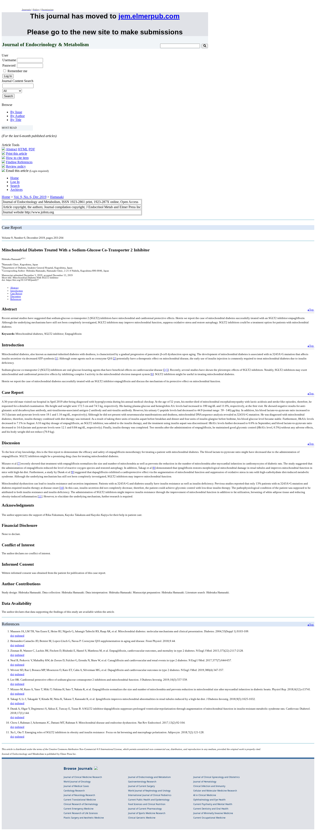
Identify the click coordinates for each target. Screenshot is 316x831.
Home (14, 178)
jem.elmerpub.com (148, 16)
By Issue (16, 112)
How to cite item (17, 158)
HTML (23, 149)
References (15, 299)
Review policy (16, 166)
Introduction (16, 291)
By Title (15, 120)
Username (9, 60)
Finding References (19, 162)
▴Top (311, 309)
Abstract (11, 149)
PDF (32, 149)
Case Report (16, 293)
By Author (17, 116)
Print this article (16, 153)
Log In (15, 182)
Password (8, 65)
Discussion (15, 296)
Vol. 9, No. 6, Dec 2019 (30, 197)
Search (15, 186)
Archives (16, 189)
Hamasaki (57, 197)
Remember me (17, 71)
